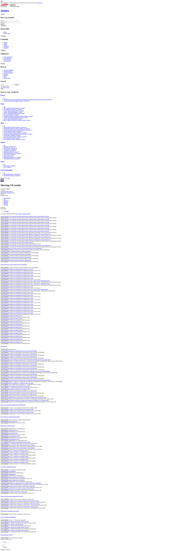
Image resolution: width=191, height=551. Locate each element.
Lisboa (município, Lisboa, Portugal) (15, 132)
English (5, 42)
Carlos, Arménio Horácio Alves (13, 110)
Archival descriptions (9, 70)
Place (2, 123)
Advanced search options (6, 191)
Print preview (4, 193)
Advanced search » (5, 87)
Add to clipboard (4, 217)
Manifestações (9, 148)
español (5, 45)
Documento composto (11, 175)
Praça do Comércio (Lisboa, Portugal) (15, 136)
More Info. (39, 2)
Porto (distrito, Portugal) (11, 138)
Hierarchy (9, 193)
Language (3, 36)
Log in (2, 14)
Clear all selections (8, 57)
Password (3, 22)
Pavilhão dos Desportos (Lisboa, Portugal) (16, 128)
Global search (5, 86)
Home (5, 32)
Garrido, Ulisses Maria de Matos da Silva (15, 117)
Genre (2, 161)
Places (5, 76)
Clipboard (3, 50)
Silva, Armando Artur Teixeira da (14, 108)
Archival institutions (8, 72)
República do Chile (11, 152)
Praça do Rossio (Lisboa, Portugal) (14, 127)
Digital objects (7, 78)
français (5, 43)
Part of (3, 95)
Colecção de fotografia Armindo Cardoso (16, 101)
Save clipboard (7, 61)
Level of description (7, 170)
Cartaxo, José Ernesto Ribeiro (13, 112)
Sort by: (2, 194)
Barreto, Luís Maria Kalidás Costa (14, 113)
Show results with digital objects (22, 213)
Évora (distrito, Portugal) (12, 135)
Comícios (9, 146)
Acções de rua (9, 149)
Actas (7, 167)
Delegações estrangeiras (12, 157)
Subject (3, 142)
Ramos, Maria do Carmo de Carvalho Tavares (17, 120)
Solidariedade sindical (11, 158)
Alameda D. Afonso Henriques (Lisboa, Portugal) (17, 134)
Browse (2, 63)
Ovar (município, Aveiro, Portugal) (14, 139)
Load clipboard (7, 59)
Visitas (8, 156)
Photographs (9, 165)
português (6, 47)
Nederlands (6, 46)
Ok (1, 1)
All (4, 98)
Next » (5, 542)
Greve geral (9, 154)
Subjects (6, 75)
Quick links (3, 25)
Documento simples (11, 174)
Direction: (3, 207)
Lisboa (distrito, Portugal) (12, 131)
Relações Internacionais (12, 153)
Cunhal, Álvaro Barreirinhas (12, 118)
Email (2, 20)
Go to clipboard (7, 58)
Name (2, 104)
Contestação (9, 150)
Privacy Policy (7, 33)
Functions (6, 74)
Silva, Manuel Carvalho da (12, 109)
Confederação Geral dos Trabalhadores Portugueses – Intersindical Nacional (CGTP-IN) (27, 99)
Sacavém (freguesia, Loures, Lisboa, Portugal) (17, 130)
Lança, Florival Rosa (11, 114)
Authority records (8, 71)
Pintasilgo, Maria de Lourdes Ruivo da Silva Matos (18, 116)
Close (8, 178)
